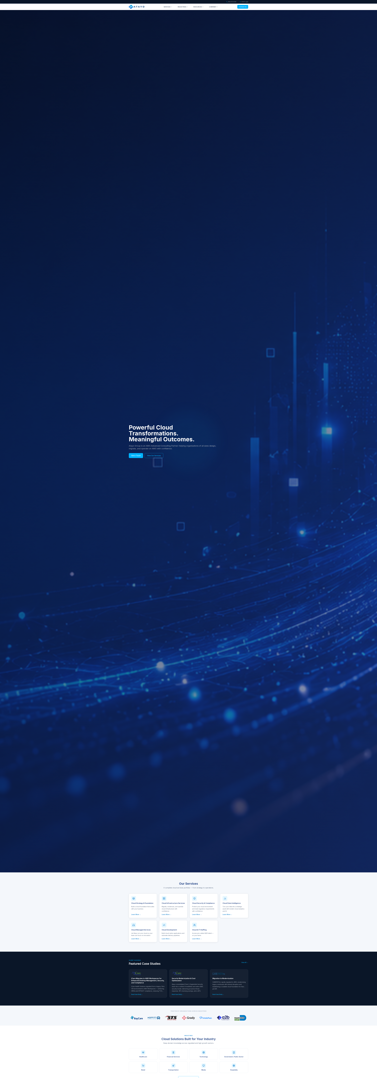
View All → (244, 962)
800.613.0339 (232, 1)
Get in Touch (136, 456)
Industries (182, 7)
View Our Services (154, 456)
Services (167, 7)
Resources (197, 7)
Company (212, 7)
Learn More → (136, 914)
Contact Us (243, 7)
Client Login (244, 1)
